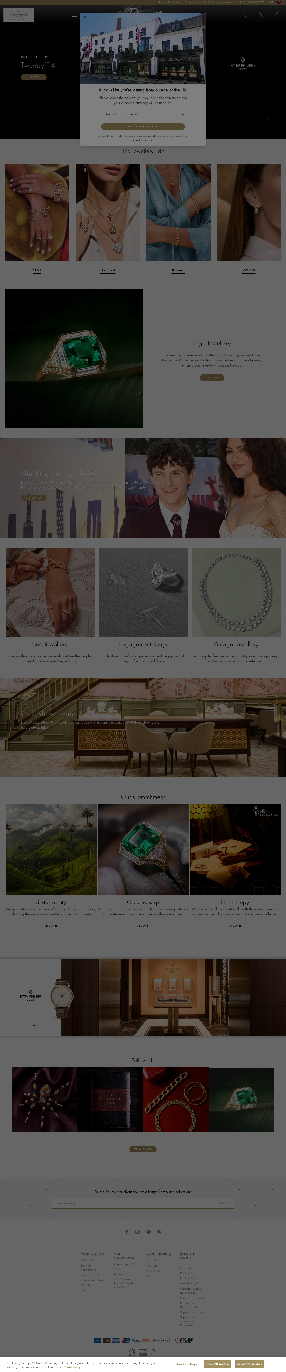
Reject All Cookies (217, 1364)
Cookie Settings (187, 1364)
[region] (143, 1364)
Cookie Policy (71, 1367)
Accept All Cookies (249, 1364)
